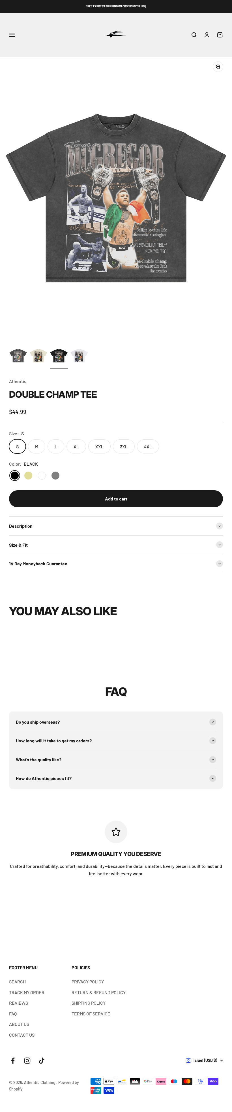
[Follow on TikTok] (42, 1060)
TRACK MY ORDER (26, 992)
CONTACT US (22, 1035)
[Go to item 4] (79, 356)
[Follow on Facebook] (13, 1060)
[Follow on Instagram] (27, 1060)
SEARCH (17, 981)
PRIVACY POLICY (88, 981)
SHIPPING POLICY (89, 1003)
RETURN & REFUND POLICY (99, 992)
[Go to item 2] (38, 356)
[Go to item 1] (18, 356)
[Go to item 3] (59, 356)
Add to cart (116, 498)
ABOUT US (19, 1024)
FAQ (13, 1013)
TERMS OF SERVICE (91, 1013)
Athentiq (18, 381)
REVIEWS (18, 1003)
